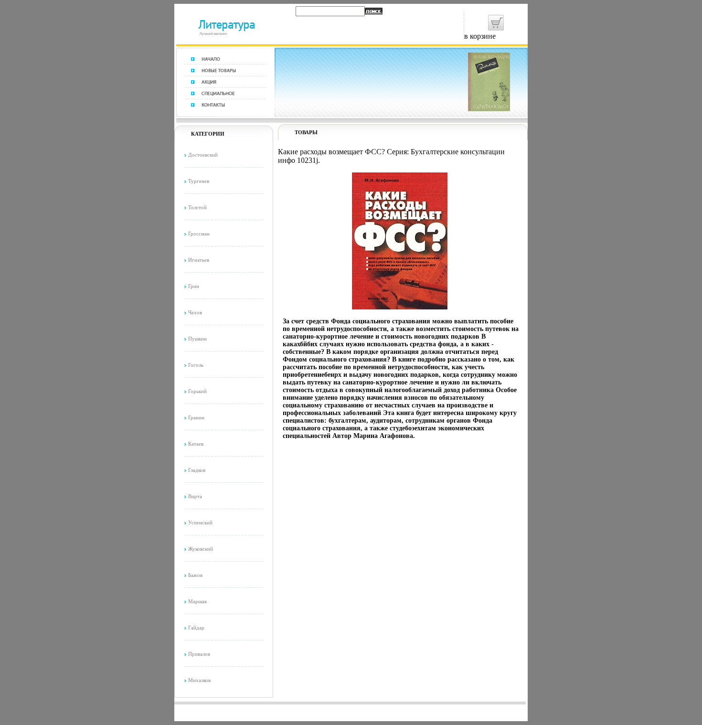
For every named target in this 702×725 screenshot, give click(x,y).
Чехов (195, 312)
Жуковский (200, 549)
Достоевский (203, 155)
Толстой (197, 207)
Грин (193, 286)
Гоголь (195, 365)
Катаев (195, 444)
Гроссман (199, 233)
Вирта (195, 496)
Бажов (195, 575)
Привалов (199, 654)
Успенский (200, 522)
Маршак (197, 601)
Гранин (196, 417)
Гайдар (196, 627)
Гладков (196, 470)
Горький (197, 391)
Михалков (199, 680)
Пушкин (197, 338)
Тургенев (198, 181)
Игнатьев (198, 260)
